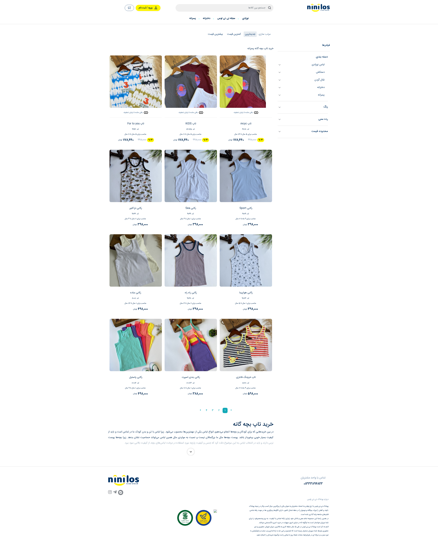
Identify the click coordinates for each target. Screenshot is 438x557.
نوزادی (245, 18)
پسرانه (192, 18)
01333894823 (313, 484)
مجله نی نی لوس (226, 18)
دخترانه (206, 18)
